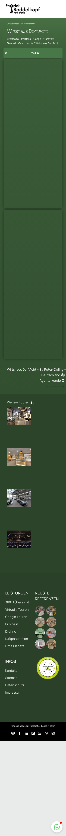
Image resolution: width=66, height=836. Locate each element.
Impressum (13, 692)
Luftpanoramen (16, 639)
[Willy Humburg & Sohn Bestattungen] (40, 632)
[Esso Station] (51, 632)
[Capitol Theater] (19, 539)
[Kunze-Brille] (19, 457)
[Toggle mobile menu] (59, 6)
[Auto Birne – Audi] (19, 498)
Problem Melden (53, 386)
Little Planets (14, 646)
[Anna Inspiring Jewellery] (19, 416)
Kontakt (11, 670)
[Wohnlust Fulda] (51, 621)
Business (11, 624)
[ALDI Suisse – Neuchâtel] (51, 610)
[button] (56, 826)
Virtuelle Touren (17, 609)
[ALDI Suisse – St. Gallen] (40, 610)
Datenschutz (14, 685)
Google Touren (16, 617)
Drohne (10, 631)
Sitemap (11, 678)
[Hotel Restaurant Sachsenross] (40, 643)
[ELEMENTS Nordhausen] (40, 621)
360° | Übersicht (17, 602)
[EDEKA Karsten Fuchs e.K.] (51, 643)
